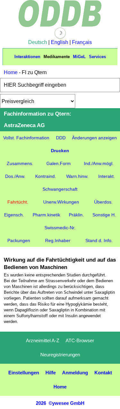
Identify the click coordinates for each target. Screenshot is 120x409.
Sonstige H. (104, 214)
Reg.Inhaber (57, 240)
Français (82, 42)
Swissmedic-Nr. (60, 227)
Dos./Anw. (15, 176)
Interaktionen (27, 56)
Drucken (60, 150)
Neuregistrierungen (60, 354)
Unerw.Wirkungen (61, 201)
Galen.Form (58, 163)
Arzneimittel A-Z (42, 340)
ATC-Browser (80, 340)
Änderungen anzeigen (94, 137)
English (59, 42)
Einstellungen (23, 372)
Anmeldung (75, 372)
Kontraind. (45, 176)
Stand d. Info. (99, 240)
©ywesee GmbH (65, 403)
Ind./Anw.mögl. (99, 163)
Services (97, 56)
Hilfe (50, 372)
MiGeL (79, 56)
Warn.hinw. (77, 176)
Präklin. (76, 214)
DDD (61, 137)
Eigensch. (14, 214)
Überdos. (103, 201)
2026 (41, 403)
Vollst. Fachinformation (26, 137)
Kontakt (103, 372)
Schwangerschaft (60, 189)
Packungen (18, 240)
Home (11, 72)
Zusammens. (20, 163)
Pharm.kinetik (46, 214)
